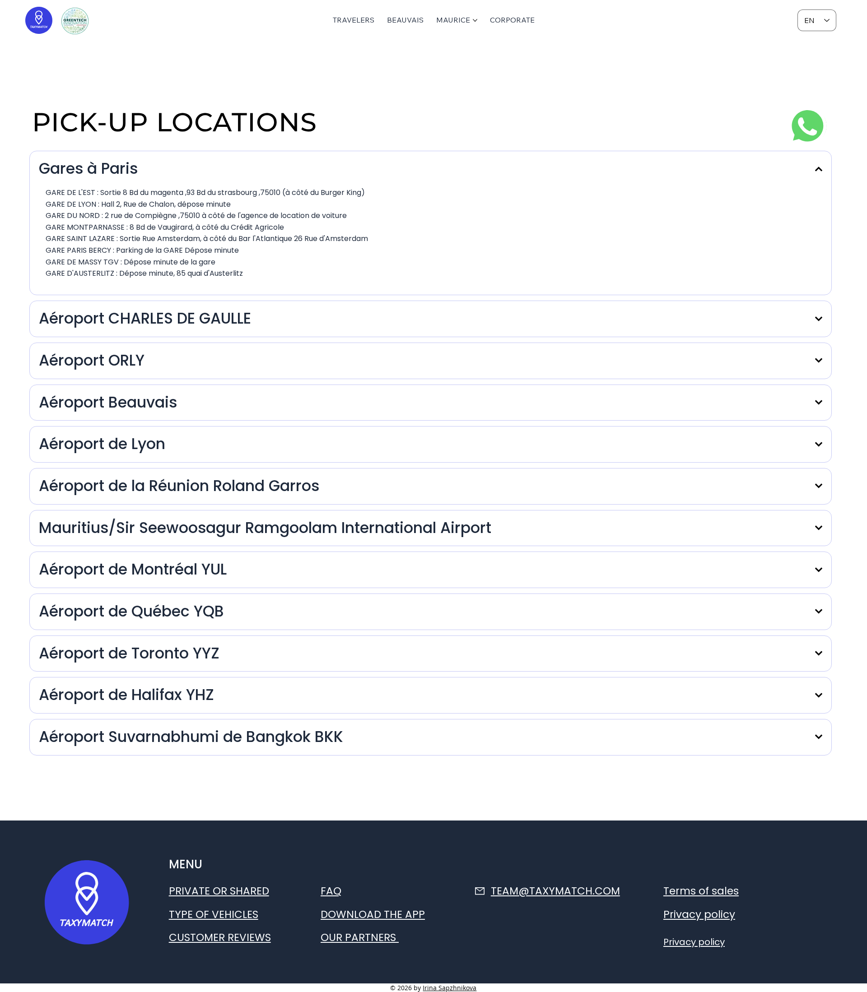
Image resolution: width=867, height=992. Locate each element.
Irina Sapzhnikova (449, 987)
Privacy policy (699, 914)
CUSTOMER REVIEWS (220, 937)
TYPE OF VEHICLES (213, 914)
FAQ (331, 891)
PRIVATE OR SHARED (219, 891)
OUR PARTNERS (360, 937)
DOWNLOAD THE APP (373, 914)
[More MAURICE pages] (475, 20)
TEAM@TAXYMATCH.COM (555, 891)
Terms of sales (701, 891)
